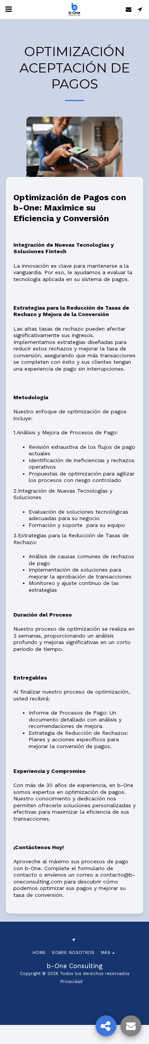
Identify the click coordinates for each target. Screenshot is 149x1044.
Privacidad (71, 981)
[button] (8, 9)
